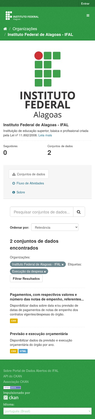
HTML (23, 351)
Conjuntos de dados (30, 174)
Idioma (8, 404)
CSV (13, 320)
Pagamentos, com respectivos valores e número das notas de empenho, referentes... (47, 297)
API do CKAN (12, 376)
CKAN (10, 397)
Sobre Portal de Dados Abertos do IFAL (31, 370)
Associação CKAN (15, 381)
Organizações (25, 28)
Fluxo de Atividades (30, 183)
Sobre (20, 192)
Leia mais (45, 135)
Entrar (85, 3)
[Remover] (63, 264)
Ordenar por (19, 227)
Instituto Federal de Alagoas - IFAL (40, 34)
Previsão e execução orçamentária (39, 333)
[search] (79, 212)
